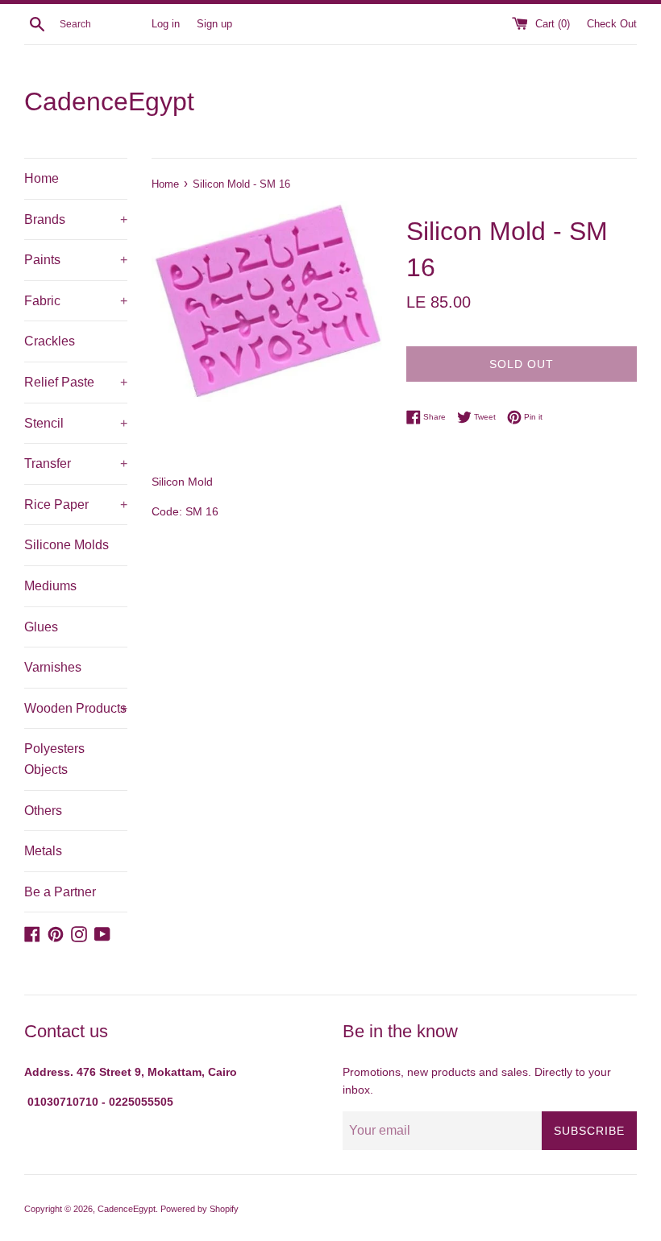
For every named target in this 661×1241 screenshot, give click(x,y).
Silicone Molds (66, 545)
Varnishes (52, 667)
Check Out (612, 24)
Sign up (214, 24)
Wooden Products (75, 708)
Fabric (75, 301)
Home (41, 178)
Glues (41, 627)
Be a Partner (60, 892)
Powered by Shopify (199, 1209)
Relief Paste (75, 382)
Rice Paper (75, 504)
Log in (166, 24)
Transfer (75, 463)
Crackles (49, 341)
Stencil (75, 423)
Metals (43, 851)
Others (43, 810)
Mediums (50, 586)
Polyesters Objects (54, 759)
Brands (75, 219)
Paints (75, 260)
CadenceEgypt (109, 101)
